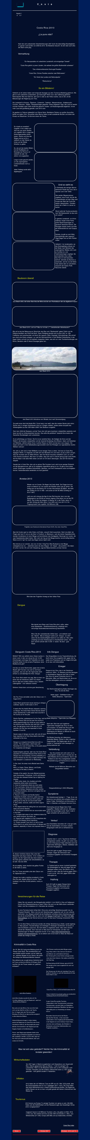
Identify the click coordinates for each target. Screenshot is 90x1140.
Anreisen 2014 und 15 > (69, 1131)
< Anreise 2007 (44, 1131)
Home (17, 1131)
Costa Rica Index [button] (68, 1125)
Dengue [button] (50, 916)
